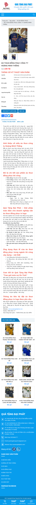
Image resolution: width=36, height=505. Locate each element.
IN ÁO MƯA (4, 466)
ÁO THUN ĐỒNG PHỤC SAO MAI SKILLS (9, 380)
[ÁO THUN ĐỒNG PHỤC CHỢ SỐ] (9, 350)
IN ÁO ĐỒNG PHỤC (6, 469)
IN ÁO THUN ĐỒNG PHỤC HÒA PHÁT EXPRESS (26, 401)
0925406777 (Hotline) (9, 111)
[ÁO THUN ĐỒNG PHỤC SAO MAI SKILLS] (9, 371)
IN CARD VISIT (5, 482)
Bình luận (20, 121)
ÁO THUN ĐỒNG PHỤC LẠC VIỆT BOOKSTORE (27, 359)
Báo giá (21, 111)
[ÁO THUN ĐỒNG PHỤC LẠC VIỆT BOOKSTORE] (26, 350)
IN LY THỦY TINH (5, 479)
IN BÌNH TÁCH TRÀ (6, 472)
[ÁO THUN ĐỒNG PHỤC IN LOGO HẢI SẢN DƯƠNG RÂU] (9, 392)
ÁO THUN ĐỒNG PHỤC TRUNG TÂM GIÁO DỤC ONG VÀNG (9, 339)
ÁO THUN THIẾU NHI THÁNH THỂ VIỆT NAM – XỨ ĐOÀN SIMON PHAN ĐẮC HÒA (27, 339)
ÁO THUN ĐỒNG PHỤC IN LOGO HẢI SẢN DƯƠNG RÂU (9, 401)
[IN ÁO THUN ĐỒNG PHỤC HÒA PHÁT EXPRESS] (26, 392)
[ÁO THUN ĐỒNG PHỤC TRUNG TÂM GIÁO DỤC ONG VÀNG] (9, 329)
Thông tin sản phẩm (8, 121)
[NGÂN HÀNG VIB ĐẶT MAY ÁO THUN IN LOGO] (26, 371)
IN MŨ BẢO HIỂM (6, 460)
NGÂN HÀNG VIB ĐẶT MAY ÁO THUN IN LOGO (26, 380)
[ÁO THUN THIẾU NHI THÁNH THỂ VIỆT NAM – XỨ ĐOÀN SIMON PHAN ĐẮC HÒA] (26, 329)
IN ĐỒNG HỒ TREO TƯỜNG (8, 463)
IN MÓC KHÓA (5, 475)
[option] (18, 40)
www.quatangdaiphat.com (15, 309)
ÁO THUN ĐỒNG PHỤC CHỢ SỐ (9, 359)
